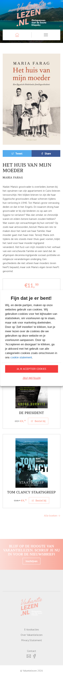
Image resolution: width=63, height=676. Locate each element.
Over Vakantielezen (32, 634)
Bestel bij (39, 421)
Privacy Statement (31, 640)
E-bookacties (31, 629)
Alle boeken (51, 515)
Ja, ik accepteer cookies (31, 368)
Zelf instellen (31, 378)
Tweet (19, 153)
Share (47, 153)
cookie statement (21, 357)
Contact (31, 651)
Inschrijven (31, 561)
